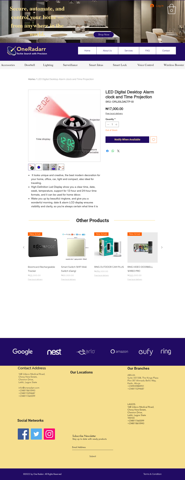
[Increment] (117, 124)
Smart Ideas (96, 65)
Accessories (8, 65)
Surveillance (70, 65)
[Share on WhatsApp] (113, 151)
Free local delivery (114, 113)
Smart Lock (120, 65)
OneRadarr (31, 48)
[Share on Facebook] (107, 151)
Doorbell (30, 65)
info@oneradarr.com (28, 387)
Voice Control (146, 65)
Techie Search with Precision (32, 53)
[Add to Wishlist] (153, 139)
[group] (93, 258)
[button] (171, 9)
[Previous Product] (23, 247)
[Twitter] (36, 434)
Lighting (48, 65)
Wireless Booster (174, 65)
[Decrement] (108, 124)
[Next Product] (162, 247)
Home (31, 79)
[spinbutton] (112, 124)
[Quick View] (76, 247)
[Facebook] (23, 434)
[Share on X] (118, 151)
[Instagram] (49, 434)
